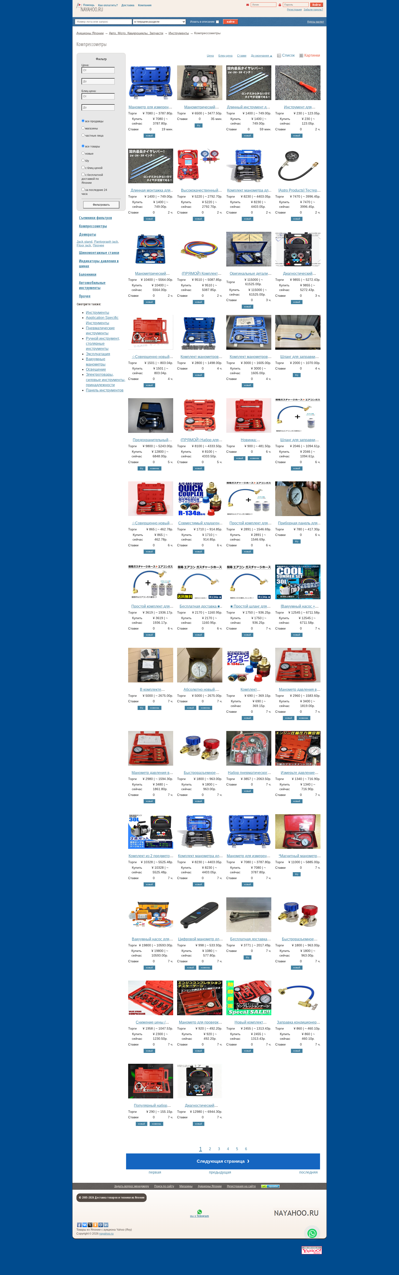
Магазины (186, 1186)
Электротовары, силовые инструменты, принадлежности (105, 380)
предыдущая (220, 1172)
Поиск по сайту (164, 1186)
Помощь (88, 5)
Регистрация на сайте (241, 1186)
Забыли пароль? (313, 9)
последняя (308, 1172)
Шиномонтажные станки (99, 252)
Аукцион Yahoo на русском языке (271, 1212)
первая (155, 1172)
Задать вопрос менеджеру (131, 1186)
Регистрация (294, 9)
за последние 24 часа (94, 192)
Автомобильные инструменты (92, 285)
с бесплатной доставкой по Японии (92, 178)
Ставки (241, 55)
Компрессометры (93, 226)
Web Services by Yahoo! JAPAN (312, 1250)
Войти (316, 5)
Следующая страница (223, 1161)
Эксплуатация (98, 354)
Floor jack (84, 245)
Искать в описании (202, 21)
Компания (144, 5)
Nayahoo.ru (92, 9)
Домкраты (87, 234)
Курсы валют (315, 21)
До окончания (260, 55)
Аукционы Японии (210, 1186)
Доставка (127, 5)
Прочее (98, 245)
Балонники (87, 274)
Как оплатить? (108, 5)
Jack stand (84, 241)
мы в (199, 1216)
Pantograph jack (106, 241)
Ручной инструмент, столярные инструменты (103, 343)
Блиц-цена (225, 55)
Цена (210, 55)
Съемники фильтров (95, 217)
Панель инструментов (105, 390)
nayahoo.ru (106, 1233)
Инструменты (97, 313)
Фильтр (101, 59)
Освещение (96, 369)
